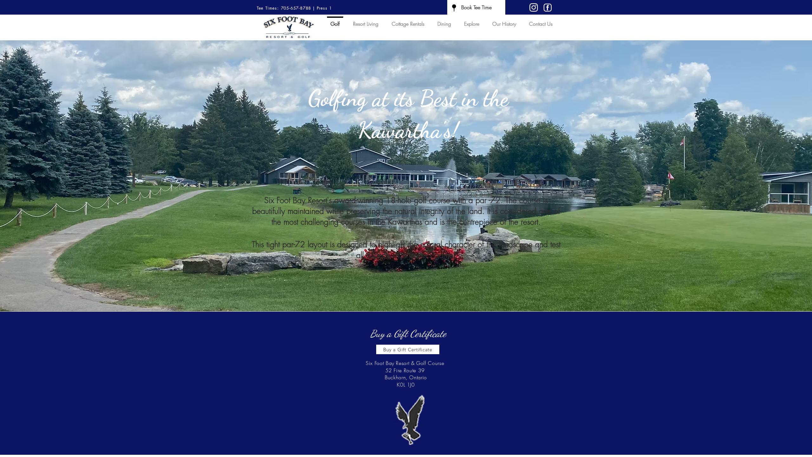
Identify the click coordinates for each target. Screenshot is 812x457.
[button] (406, 175)
